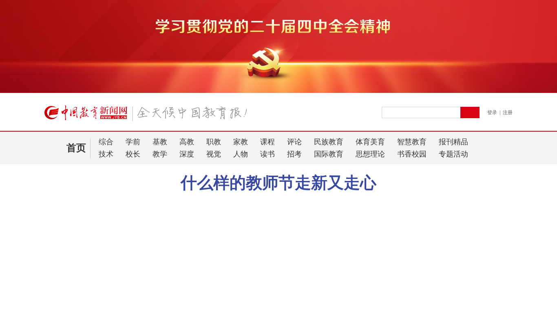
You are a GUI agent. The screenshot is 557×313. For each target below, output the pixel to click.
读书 (267, 154)
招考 (294, 154)
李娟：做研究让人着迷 (72, 256)
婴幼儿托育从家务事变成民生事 (97, 274)
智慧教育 (412, 142)
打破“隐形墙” (60, 298)
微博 (449, 201)
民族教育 (328, 142)
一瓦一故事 (58, 288)
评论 (294, 142)
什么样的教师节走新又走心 (278, 183)
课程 (267, 142)
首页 (76, 148)
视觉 (213, 154)
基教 (160, 142)
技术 (106, 154)
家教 (240, 142)
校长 (133, 154)
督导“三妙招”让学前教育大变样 (97, 221)
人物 (240, 154)
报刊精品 (453, 142)
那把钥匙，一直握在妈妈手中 (81, 245)
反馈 (537, 238)
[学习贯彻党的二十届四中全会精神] (278, 91)
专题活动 (453, 154)
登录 (492, 112)
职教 (213, 142)
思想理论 (370, 154)
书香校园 (412, 154)
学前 (133, 142)
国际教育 (328, 154)
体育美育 (370, 142)
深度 (186, 154)
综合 (106, 142)
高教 (186, 142)
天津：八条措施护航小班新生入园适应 (92, 235)
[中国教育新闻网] (148, 116)
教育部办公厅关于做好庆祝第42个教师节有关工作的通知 (360, 201)
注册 (508, 112)
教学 (160, 154)
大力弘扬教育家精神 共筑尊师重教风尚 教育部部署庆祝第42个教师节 (189, 201)
